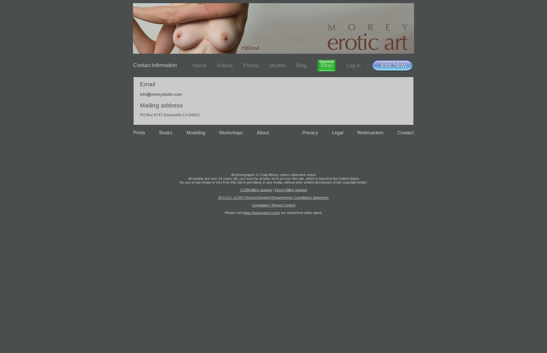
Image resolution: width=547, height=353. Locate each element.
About (263, 132)
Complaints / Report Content (273, 205)
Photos (251, 65)
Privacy (310, 132)
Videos (225, 65)
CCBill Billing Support (256, 190)
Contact (406, 132)
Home (199, 65)
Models (277, 65)
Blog (301, 65)
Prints (139, 132)
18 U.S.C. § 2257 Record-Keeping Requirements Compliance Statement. (273, 197)
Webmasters (370, 132)
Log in (354, 65)
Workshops (231, 132)
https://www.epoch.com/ (261, 213)
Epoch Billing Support (291, 190)
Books (166, 132)
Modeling (195, 132)
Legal (337, 132)
